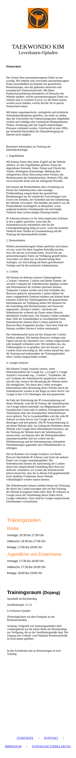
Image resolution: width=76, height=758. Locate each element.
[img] (38, 18)
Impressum (13, 746)
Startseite (25, 737)
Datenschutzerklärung (51, 746)
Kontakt (51, 737)
